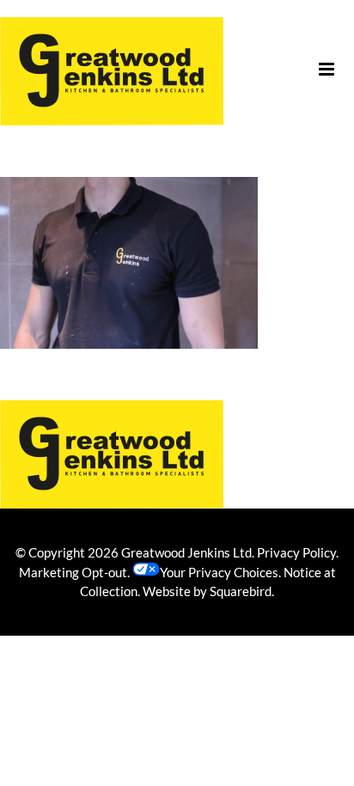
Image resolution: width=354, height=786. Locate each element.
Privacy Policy (296, 552)
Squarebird (241, 591)
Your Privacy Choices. (220, 572)
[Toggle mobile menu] (328, 69)
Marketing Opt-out (73, 572)
